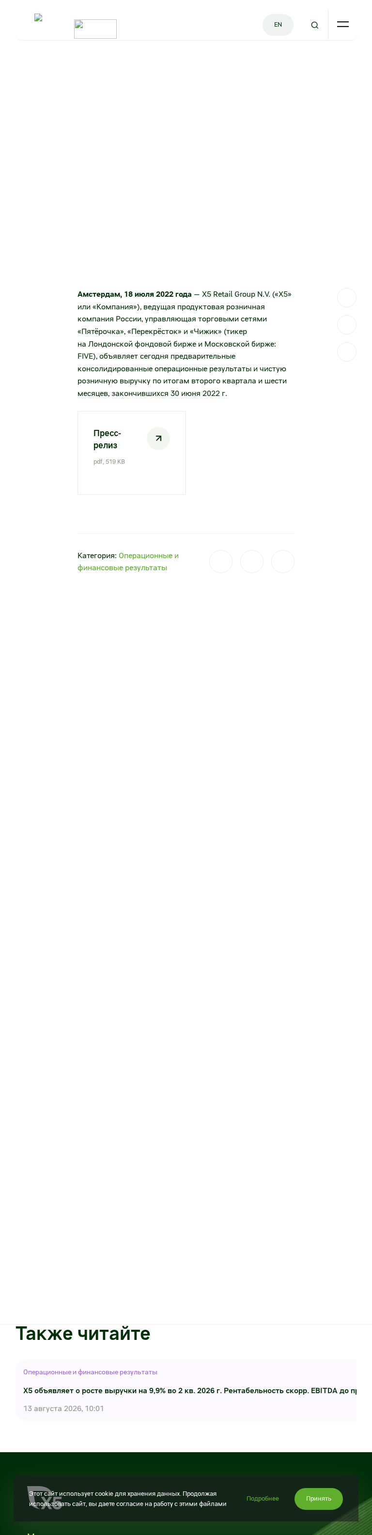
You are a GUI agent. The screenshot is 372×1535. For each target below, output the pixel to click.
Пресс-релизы (115, 62)
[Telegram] (347, 298)
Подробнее (263, 1498)
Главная (27, 62)
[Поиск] (314, 25)
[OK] (347, 352)
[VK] (347, 325)
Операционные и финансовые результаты (90, 1372)
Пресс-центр (66, 62)
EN (277, 24)
